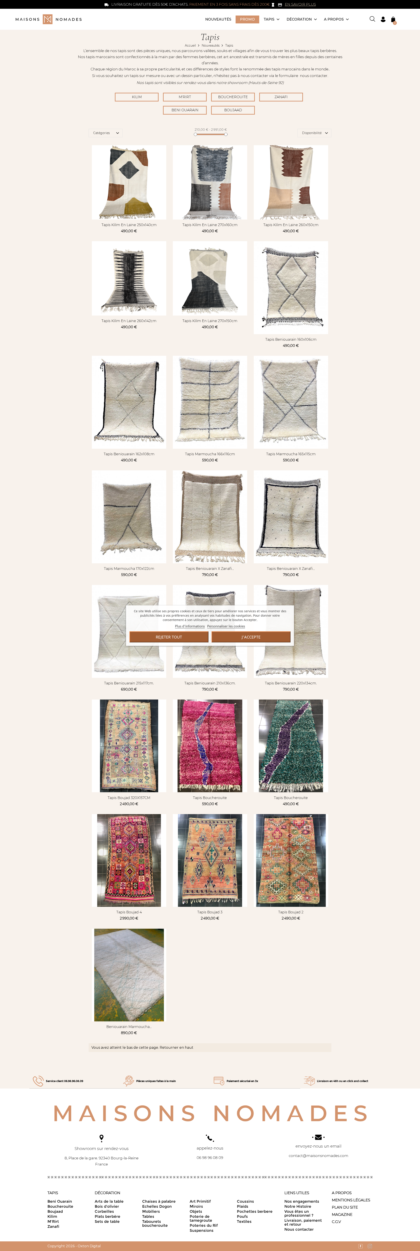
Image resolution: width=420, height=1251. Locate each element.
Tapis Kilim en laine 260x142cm (129, 321)
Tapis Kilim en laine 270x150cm (209, 321)
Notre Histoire (297, 1206)
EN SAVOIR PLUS (300, 4)
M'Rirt (185, 97)
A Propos (342, 1193)
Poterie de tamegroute (201, 1218)
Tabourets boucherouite (155, 1223)
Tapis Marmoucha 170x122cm (129, 569)
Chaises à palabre (159, 1201)
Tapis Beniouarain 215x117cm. (129, 683)
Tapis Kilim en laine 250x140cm (129, 225)
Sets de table (107, 1221)
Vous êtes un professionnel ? (298, 1213)
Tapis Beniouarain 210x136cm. (210, 683)
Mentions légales (351, 1200)
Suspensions (202, 1230)
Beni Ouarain (185, 110)
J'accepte (251, 636)
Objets (196, 1211)
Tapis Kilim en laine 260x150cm (290, 225)
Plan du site (345, 1207)
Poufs (242, 1216)
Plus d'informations (190, 626)
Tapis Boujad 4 (129, 912)
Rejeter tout (169, 636)
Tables (148, 1216)
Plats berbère (107, 1216)
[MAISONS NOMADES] (210, 1113)
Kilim (137, 97)
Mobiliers (151, 1211)
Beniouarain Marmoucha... (129, 1027)
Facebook (358, 1246)
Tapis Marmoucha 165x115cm (291, 454)
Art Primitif (200, 1201)
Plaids (242, 1206)
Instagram (368, 1246)
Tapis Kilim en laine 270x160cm (210, 225)
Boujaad (233, 110)
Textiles (244, 1221)
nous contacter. (314, 75)
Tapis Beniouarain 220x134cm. (291, 683)
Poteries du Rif (204, 1225)
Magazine (342, 1214)
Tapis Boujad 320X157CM (129, 798)
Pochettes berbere (255, 1211)
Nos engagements (301, 1201)
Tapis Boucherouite (210, 798)
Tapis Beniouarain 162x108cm (129, 454)
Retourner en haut (176, 1047)
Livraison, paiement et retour (303, 1222)
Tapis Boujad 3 (209, 912)
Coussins (245, 1201)
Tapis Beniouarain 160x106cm (291, 339)
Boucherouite (233, 97)
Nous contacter (299, 1229)
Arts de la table (109, 1201)
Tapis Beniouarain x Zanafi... (210, 569)
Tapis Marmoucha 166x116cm (210, 454)
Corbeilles (104, 1211)
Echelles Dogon (157, 1206)
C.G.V (336, 1222)
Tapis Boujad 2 (290, 912)
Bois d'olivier (107, 1206)
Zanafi (281, 97)
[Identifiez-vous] (383, 19)
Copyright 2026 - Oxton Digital (74, 1246)
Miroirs (196, 1206)
